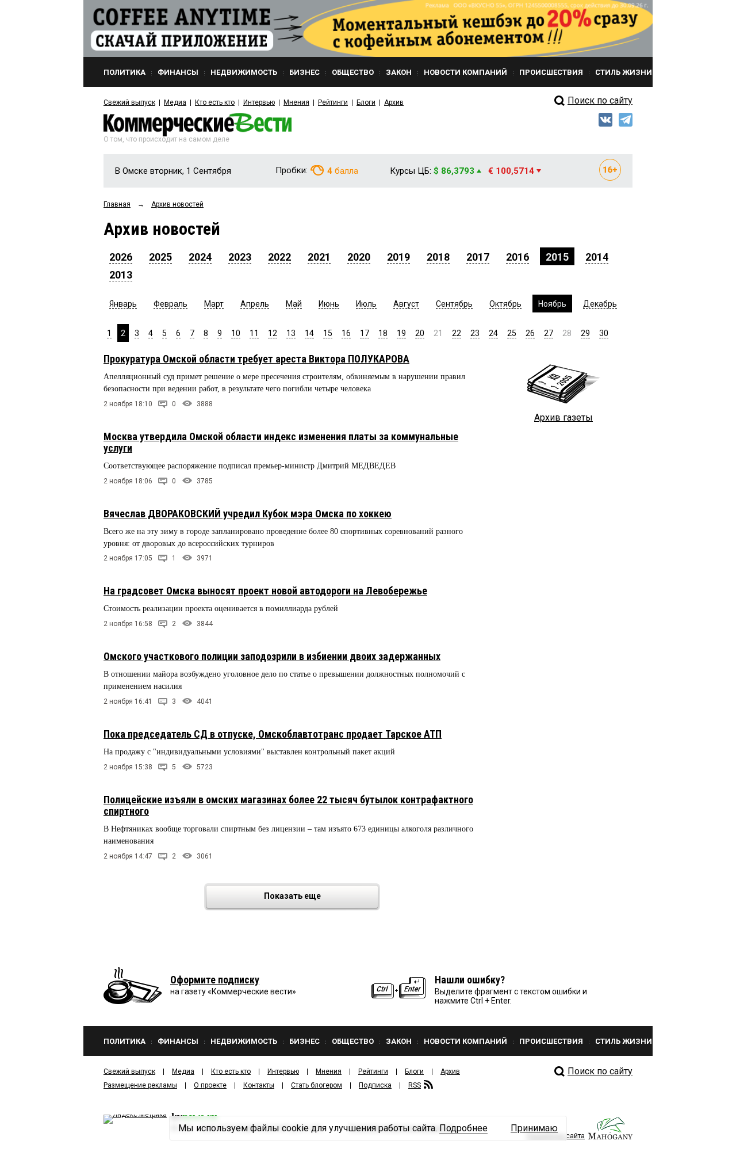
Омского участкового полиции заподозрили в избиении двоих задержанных (271, 656)
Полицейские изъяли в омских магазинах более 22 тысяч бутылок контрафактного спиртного (288, 805)
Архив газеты (563, 417)
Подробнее (463, 1128)
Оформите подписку (214, 980)
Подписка (375, 1085)
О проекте (210, 1085)
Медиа (175, 102)
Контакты (258, 1085)
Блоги (365, 102)
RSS (414, 1085)
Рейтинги (333, 102)
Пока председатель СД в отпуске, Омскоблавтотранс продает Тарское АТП (272, 734)
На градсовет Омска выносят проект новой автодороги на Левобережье (265, 591)
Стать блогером (316, 1085)
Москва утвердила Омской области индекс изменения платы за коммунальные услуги (280, 442)
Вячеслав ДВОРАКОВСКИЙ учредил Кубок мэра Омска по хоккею (247, 514)
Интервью (259, 102)
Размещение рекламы (140, 1085)
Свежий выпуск (129, 102)
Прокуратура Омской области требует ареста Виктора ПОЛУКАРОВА (256, 359)
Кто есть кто (215, 102)
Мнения (296, 102)
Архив (394, 102)
